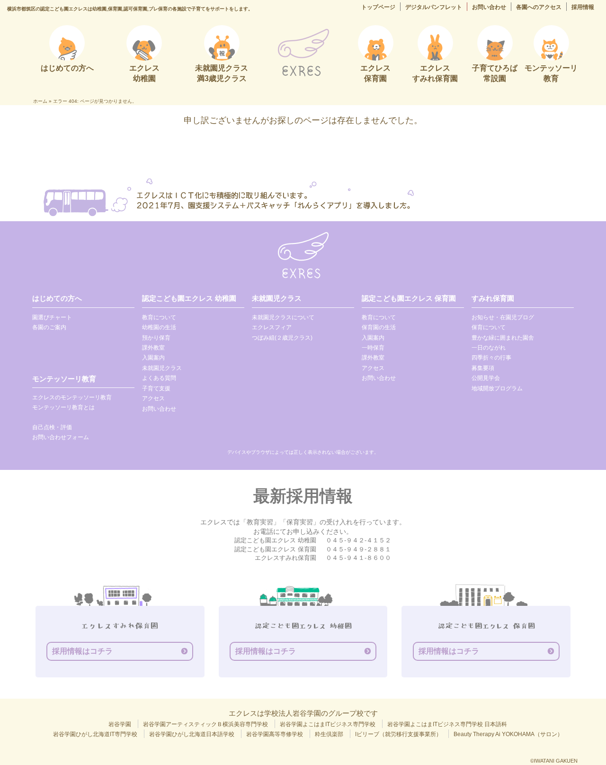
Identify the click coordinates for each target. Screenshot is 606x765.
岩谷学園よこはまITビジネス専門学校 (327, 724)
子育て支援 (156, 388)
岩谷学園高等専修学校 (274, 734)
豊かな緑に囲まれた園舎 (503, 337)
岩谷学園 (119, 724)
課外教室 (153, 347)
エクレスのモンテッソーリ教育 (72, 397)
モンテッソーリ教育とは (63, 407)
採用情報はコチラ (82, 651)
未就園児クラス (162, 368)
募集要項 (483, 368)
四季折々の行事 (491, 357)
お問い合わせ (489, 7)
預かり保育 (156, 337)
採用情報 (582, 7)
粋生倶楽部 (329, 734)
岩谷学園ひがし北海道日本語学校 (191, 734)
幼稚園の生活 (159, 327)
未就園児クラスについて (283, 317)
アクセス (153, 398)
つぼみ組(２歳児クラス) (282, 337)
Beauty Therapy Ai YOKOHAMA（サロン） (508, 734)
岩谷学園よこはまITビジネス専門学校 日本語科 (447, 724)
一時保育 (373, 347)
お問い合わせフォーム (60, 437)
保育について (489, 327)
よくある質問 (159, 378)
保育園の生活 (379, 327)
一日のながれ (489, 347)
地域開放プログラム (497, 388)
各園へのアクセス (538, 7)
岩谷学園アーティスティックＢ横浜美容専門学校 (205, 724)
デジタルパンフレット (433, 7)
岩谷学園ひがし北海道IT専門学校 (95, 734)
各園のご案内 (49, 327)
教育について (159, 317)
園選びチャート (52, 317)
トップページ (378, 7)
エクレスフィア (272, 327)
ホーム (40, 101)
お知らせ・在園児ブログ (503, 317)
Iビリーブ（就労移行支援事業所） (398, 734)
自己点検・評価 (52, 427)
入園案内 (153, 357)
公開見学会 (486, 378)
